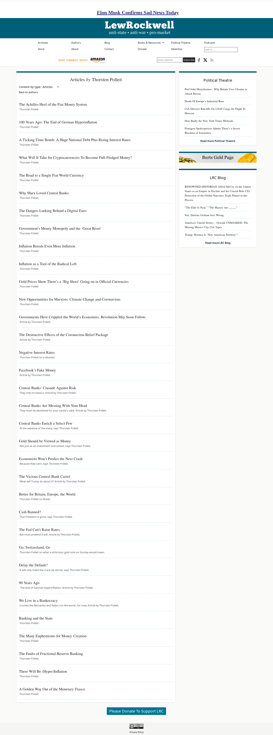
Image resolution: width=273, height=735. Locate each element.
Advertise (176, 49)
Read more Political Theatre (217, 141)
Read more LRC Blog (218, 243)
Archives (43, 42)
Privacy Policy (137, 732)
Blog (107, 42)
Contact (109, 49)
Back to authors (28, 92)
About (75, 49)
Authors (76, 42)
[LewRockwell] (136, 28)
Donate (142, 49)
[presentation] (81, 60)
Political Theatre (180, 42)
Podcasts (209, 42)
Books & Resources (149, 42)
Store (41, 49)
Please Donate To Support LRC (136, 711)
